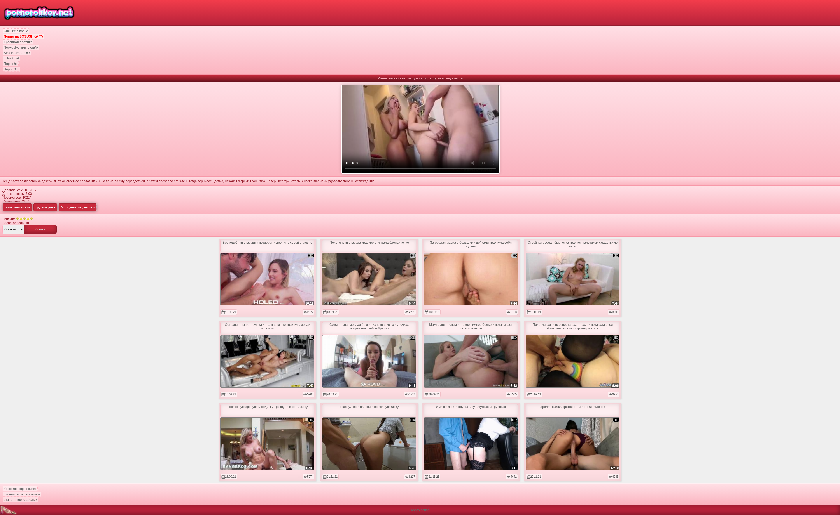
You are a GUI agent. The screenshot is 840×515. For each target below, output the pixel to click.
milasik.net (11, 58)
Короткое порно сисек (20, 489)
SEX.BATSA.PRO (17, 53)
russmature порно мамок (22, 494)
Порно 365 (11, 69)
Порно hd (11, 64)
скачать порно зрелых (20, 499)
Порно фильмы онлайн (21, 47)
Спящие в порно (16, 31)
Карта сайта (420, 510)
